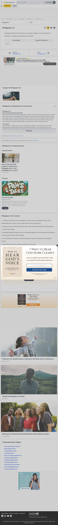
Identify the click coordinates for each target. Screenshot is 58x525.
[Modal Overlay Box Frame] (29, 262)
